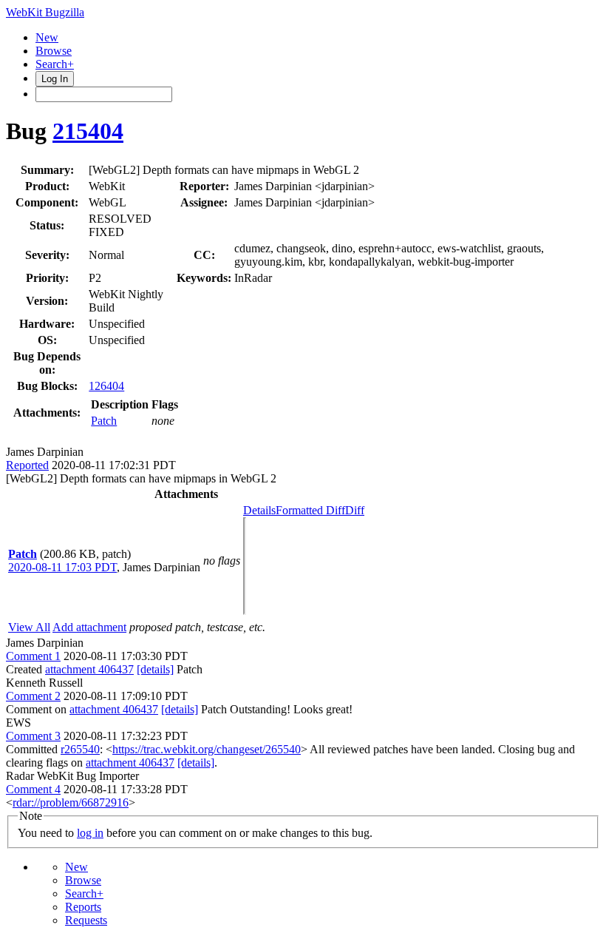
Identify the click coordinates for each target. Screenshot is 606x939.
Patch (104, 420)
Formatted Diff (310, 510)
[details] (155, 669)
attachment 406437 (89, 669)
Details (259, 510)
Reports (83, 907)
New (46, 37)
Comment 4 (33, 789)
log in (90, 833)
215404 (87, 131)
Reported (27, 465)
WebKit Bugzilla (45, 12)
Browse (53, 50)
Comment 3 (33, 736)
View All (29, 627)
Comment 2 (33, 696)
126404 (106, 386)
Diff (354, 510)
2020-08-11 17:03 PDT (62, 567)
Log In (54, 78)
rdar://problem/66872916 (71, 802)
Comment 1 (33, 656)
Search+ (54, 64)
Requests (86, 920)
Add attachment (89, 627)
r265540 (80, 749)
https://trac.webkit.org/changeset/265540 (206, 749)
